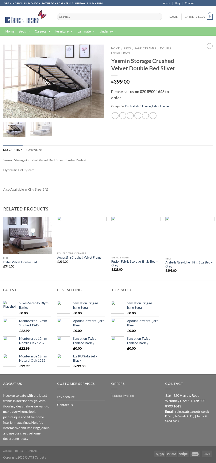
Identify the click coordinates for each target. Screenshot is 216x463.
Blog (177, 3)
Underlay (106, 31)
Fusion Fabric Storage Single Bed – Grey (134, 263)
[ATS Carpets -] (25, 16)
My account (65, 397)
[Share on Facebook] (115, 115)
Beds (22, 31)
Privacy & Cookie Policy (179, 416)
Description (13, 149)
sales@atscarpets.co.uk (192, 411)
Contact (189, 3)
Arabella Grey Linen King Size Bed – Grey (189, 264)
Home (9, 31)
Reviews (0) (34, 149)
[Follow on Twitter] (206, 3)
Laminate (84, 31)
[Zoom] (9, 113)
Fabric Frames (145, 48)
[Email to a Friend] (130, 115)
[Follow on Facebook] (198, 3)
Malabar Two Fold (123, 395)
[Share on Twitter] (122, 115)
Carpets (40, 31)
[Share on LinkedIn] (153, 115)
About (166, 3)
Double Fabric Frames (138, 106)
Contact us (65, 405)
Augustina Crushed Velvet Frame (79, 257)
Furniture (62, 31)
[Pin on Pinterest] (137, 115)
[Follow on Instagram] (202, 3)
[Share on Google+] (145, 115)
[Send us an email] (210, 3)
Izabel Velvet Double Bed (20, 262)
